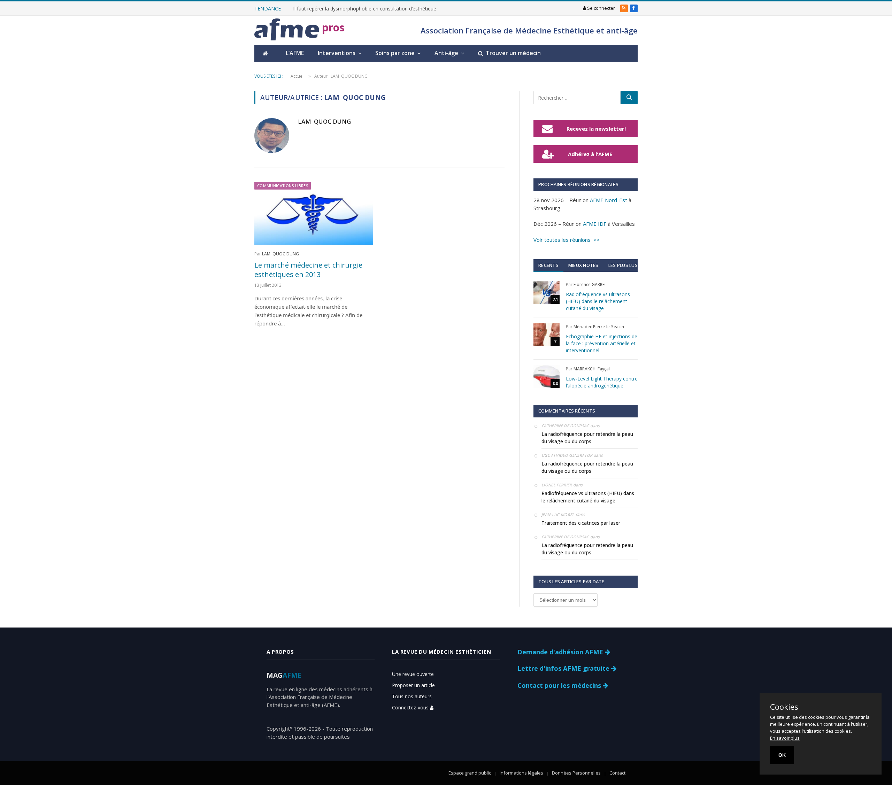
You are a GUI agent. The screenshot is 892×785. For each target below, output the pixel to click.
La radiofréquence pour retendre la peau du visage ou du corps (587, 438)
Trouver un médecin (513, 53)
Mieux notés (583, 265)
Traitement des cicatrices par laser (580, 523)
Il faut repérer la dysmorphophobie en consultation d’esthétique (364, 9)
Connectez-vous (411, 707)
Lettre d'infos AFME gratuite (564, 668)
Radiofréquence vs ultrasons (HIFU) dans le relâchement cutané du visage (598, 301)
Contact (617, 773)
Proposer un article (413, 685)
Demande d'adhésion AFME (561, 652)
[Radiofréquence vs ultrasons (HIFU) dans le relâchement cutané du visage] (546, 292)
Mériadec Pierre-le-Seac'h (599, 327)
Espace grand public (469, 773)
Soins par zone (395, 53)
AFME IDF (594, 223)
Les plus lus (623, 265)
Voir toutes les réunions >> (566, 239)
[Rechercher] (629, 97)
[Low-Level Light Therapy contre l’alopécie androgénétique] (546, 376)
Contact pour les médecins (560, 685)
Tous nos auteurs (412, 696)
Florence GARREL (590, 284)
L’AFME (295, 53)
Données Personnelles (576, 773)
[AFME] (286, 30)
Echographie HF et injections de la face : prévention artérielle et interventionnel (601, 343)
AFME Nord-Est (608, 200)
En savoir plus (785, 738)
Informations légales (521, 773)
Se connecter (600, 8)
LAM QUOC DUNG (324, 121)
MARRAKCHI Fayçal (592, 369)
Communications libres (282, 185)
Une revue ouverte (413, 674)
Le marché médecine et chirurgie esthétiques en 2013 (308, 269)
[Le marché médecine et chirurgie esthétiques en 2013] (313, 213)
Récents (548, 265)
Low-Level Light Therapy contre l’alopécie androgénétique (602, 382)
